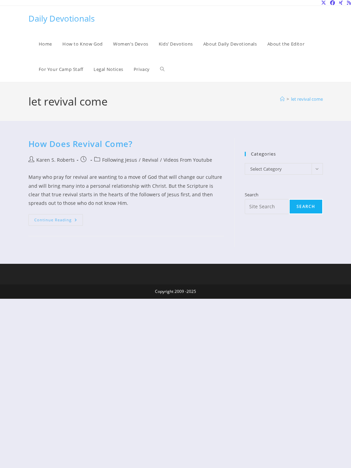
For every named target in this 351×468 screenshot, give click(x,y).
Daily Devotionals (61, 18)
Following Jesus (119, 160)
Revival (150, 160)
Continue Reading (58, 221)
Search (251, 195)
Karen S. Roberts (55, 160)
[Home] (282, 99)
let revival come (307, 99)
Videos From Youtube (188, 160)
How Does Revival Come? (80, 143)
